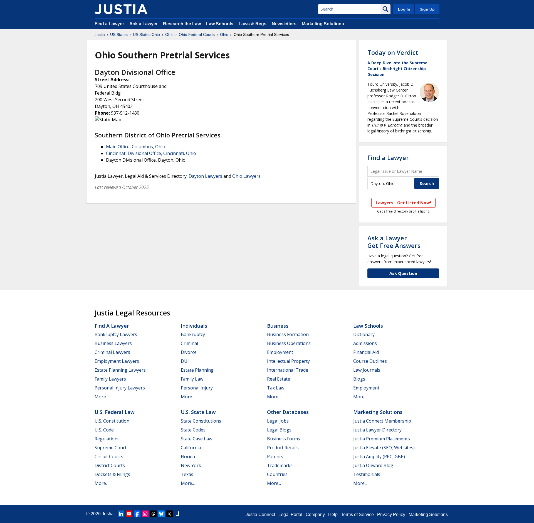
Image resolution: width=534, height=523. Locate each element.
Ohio (169, 34)
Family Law (192, 379)
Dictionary (364, 334)
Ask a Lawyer (144, 23)
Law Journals (366, 370)
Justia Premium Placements (381, 439)
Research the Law (182, 23)
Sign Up (427, 9)
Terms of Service (357, 514)
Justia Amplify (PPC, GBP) (379, 456)
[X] (169, 513)
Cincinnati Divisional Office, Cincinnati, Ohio (151, 153)
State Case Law (196, 439)
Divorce (189, 352)
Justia (100, 34)
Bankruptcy (193, 334)
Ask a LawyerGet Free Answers (394, 241)
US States (119, 34)
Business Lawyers (113, 343)
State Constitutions (201, 421)
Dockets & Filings (112, 474)
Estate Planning (197, 370)
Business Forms (283, 439)
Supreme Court (111, 448)
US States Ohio (146, 34)
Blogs (359, 379)
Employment (280, 352)
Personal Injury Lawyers (120, 388)
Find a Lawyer (109, 23)
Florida (188, 456)
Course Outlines (370, 361)
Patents (275, 456)
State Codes (193, 430)
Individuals (194, 325)
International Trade (287, 370)
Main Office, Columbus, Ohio (135, 147)
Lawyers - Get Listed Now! (403, 202)
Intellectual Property (288, 361)
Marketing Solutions (323, 23)
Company (315, 514)
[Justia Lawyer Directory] (177, 513)
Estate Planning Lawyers (120, 370)
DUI (185, 361)
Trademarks (280, 465)
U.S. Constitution (112, 421)
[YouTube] (129, 513)
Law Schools (219, 23)
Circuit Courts (109, 456)
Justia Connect (260, 514)
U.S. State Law (198, 412)
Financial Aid (366, 352)
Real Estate (278, 379)
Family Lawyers (110, 379)
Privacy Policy (391, 514)
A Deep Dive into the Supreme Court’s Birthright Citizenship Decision (397, 68)
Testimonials (366, 474)
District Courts (110, 465)
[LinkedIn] (121, 513)
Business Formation (288, 334)
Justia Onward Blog (373, 465)
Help (333, 514)
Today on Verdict (392, 52)
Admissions (365, 343)
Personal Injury (197, 388)
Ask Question (403, 273)
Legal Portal (290, 514)
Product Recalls (283, 448)
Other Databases (288, 412)
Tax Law (275, 388)
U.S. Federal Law (115, 412)
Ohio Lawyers (246, 176)
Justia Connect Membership (382, 421)
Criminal (189, 343)
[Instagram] (145, 513)
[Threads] (153, 513)
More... (101, 397)
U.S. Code (104, 430)
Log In (404, 9)
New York (191, 465)
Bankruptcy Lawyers (116, 334)
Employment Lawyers (117, 361)
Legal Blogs (279, 430)
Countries (277, 474)
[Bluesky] (161, 513)
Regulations (107, 439)
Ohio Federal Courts (197, 34)
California (191, 448)
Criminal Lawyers (112, 352)
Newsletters (284, 23)
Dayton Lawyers (205, 176)
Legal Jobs (278, 421)
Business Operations (289, 343)
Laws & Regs (252, 23)
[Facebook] (137, 513)
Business (277, 325)
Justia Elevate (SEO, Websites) (384, 448)
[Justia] (121, 9)
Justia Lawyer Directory (377, 430)
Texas (187, 474)
